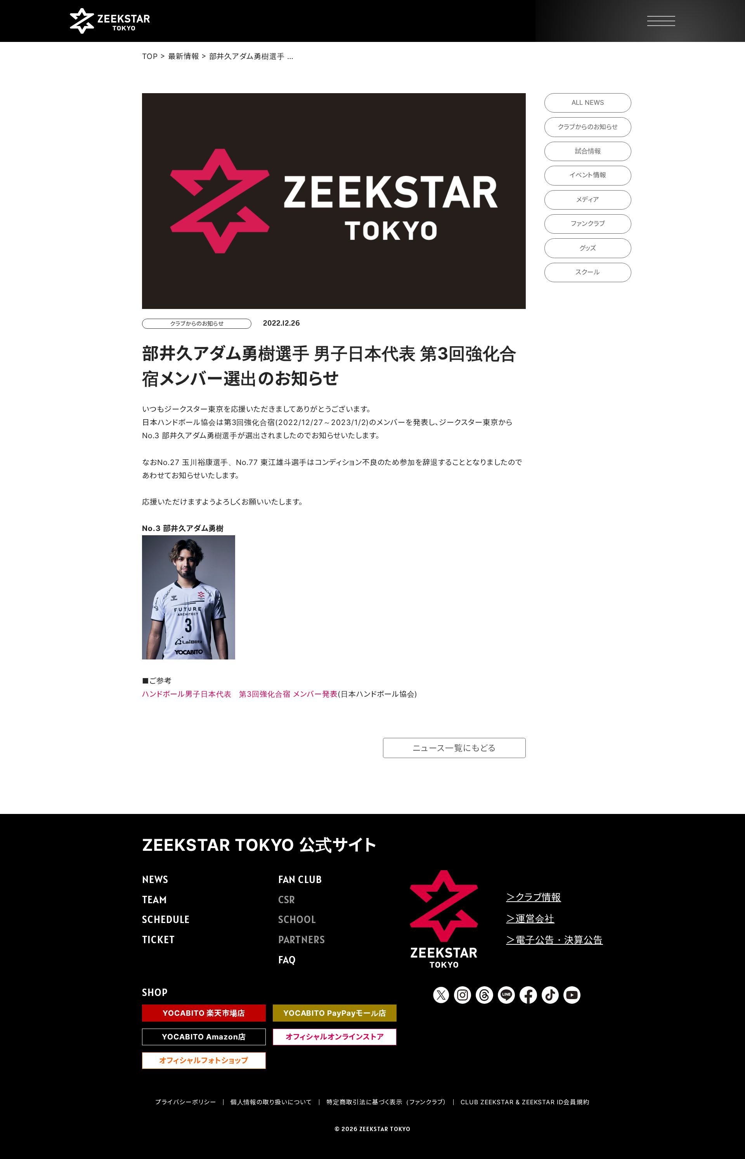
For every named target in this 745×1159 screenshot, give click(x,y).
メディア (587, 199)
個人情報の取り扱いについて (271, 1102)
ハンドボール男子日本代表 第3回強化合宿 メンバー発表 (240, 694)
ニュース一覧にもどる (454, 748)
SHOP (155, 992)
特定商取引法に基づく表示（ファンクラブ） (386, 1102)
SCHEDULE (166, 919)
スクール (587, 272)
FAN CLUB (300, 879)
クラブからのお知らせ (588, 126)
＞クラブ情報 (533, 897)
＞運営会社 (530, 918)
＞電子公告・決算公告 (554, 940)
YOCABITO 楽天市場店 (204, 1013)
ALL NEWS (588, 102)
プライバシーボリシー (186, 1102)
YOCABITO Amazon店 (204, 1036)
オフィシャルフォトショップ (203, 1060)
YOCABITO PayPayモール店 (334, 1013)
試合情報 (588, 151)
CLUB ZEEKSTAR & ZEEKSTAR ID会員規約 (525, 1102)
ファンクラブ (588, 223)
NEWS (155, 879)
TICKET (158, 939)
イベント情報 (588, 175)
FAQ (287, 959)
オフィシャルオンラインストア (335, 1036)
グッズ (587, 248)
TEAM (154, 899)
